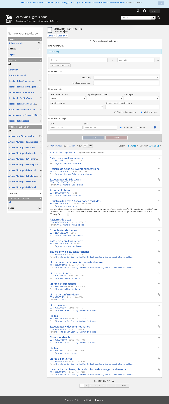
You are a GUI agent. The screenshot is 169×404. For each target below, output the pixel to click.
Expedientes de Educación (65, 179)
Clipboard (158, 17)
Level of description (19, 198)
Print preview (55, 145)
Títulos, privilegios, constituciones (70, 251)
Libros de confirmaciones (65, 294)
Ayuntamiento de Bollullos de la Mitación (74, 174)
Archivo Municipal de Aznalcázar (23, 141)
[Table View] (90, 146)
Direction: (144, 145)
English (11, 54)
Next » (125, 385)
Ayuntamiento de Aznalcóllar (69, 195)
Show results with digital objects (92, 153)
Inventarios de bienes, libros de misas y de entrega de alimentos (88, 369)
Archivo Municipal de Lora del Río (23, 170)
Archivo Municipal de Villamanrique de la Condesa (31, 158)
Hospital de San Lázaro (18, 120)
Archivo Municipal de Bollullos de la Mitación (29, 176)
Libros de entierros (61, 358)
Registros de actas (60, 219)
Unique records (15, 43)
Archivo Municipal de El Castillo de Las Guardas (29, 187)
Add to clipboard (159, 158)
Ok (161, 3)
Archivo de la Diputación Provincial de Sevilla (28, 136)
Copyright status (57, 103)
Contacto (69, 400)
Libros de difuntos (60, 273)
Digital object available (97, 94)
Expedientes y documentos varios (70, 326)
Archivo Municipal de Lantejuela (23, 164)
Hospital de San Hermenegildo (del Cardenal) (28, 86)
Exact (142, 127)
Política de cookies (95, 400)
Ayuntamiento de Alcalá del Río (70, 225)
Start (52, 123)
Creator (13, 193)
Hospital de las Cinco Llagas (21, 81)
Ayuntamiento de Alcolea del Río (23, 115)
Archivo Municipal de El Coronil (22, 181)
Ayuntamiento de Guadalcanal (69, 246)
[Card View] (85, 146)
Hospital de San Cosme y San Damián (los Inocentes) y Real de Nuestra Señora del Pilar (94, 257)
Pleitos (54, 315)
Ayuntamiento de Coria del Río (69, 185)
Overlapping (128, 127)
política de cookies (134, 2)
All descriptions (150, 112)
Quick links (144, 11)
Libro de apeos (58, 305)
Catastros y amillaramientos (66, 158)
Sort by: (122, 145)
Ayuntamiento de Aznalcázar (21, 92)
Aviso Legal (80, 400)
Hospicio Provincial (17, 75)
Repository (86, 77)
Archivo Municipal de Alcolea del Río (25, 147)
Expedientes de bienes (63, 230)
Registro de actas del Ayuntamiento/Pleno (75, 168)
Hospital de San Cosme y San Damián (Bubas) (29, 103)
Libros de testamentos (63, 283)
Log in (154, 11)
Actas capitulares (60, 190)
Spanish (12, 48)
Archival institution (19, 126)
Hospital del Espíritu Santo (20, 98)
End (86, 123)
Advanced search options (104, 41)
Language (138, 11)
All (9, 64)
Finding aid (129, 94)
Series (11, 207)
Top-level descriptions (127, 112)
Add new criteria (58, 65)
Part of (12, 60)
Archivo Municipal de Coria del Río (24, 153)
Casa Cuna (13, 69)
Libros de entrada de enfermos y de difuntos (76, 262)
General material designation (118, 103)
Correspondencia (60, 337)
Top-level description (81, 83)
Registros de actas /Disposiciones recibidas (75, 201)
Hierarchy (71, 145)
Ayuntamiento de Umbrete (68, 206)
